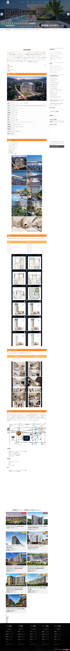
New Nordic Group (53, 86)
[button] (2, 14)
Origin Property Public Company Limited (55, 90)
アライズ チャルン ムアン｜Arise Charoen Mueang (37, 526)
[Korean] (67, 649)
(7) (22, 29)
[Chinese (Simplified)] (63, 649)
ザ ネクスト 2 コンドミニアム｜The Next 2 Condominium (15, 567)
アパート (51, 52)
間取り (9, 68)
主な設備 (9, 67)
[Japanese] (66, 649)
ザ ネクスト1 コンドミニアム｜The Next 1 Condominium (37, 567)
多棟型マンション (52, 59)
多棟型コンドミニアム (9, 639)
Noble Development (53, 88)
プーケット (59, 70)
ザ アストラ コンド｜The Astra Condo (37, 588)
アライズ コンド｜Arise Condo (15, 608)
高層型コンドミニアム (9, 636)
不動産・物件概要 (10, 66)
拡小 (7, 619)
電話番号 (51, 115)
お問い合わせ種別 (53, 119)
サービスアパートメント (57, 52)
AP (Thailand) (52, 80)
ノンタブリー (61, 68)
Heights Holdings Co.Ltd (54, 82)
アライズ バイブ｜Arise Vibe (15, 526)
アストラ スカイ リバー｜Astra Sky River (15, 546)
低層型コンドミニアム (9, 631)
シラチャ (51, 68)
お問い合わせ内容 (53, 124)
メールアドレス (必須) (54, 111)
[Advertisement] (35, 40)
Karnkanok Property (53, 84)
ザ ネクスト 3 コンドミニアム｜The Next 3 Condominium (15, 588)
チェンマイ (55, 68)
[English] (64, 649)
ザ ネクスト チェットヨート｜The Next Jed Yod (36, 546)
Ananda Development (53, 78)
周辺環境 (9, 71)
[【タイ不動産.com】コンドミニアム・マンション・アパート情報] (8, 2)
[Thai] (68, 649)
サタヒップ (51, 66)
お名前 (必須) (52, 107)
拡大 (7, 618)
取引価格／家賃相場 (11, 69)
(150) (15, 29)
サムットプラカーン (57, 66)
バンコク (51, 70)
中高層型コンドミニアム (9, 634)
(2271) (8, 29)
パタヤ (55, 70)
